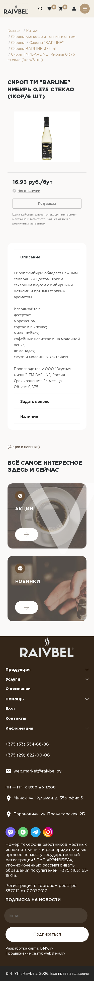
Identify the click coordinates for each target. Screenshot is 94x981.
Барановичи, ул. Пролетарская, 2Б (49, 814)
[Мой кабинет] (74, 9)
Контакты (16, 718)
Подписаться (47, 934)
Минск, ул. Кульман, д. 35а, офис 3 (48, 798)
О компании (18, 688)
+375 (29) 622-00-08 (28, 755)
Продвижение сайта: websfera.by (35, 953)
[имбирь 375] (47, 136)
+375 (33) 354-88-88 (27, 744)
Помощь (15, 699)
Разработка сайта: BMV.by (29, 948)
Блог (11, 708)
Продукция (18, 669)
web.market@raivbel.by (37, 771)
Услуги (13, 679)
